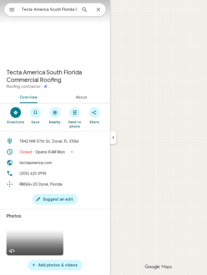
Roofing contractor (23, 86)
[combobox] (49, 9)
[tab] (27, 96)
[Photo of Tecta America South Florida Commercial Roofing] (55, 32)
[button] (55, 152)
